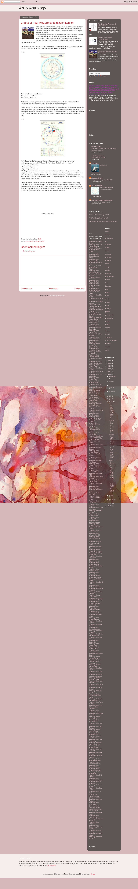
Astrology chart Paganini (94, 823)
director (107, 270)
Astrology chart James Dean (94, 480)
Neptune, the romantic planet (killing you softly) (94, 796)
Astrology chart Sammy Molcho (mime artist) (94, 400)
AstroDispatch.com (97, 156)
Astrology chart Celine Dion (94, 501)
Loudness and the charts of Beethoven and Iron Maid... (95, 809)
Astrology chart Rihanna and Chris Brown (95, 497)
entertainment (109, 276)
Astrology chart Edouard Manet (94, 560)
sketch (107, 334)
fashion (107, 279)
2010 (109, 374)
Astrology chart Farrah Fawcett (94, 414)
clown (107, 251)
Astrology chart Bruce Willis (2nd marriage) (96, 437)
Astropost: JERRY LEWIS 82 (111, 439)
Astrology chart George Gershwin (94, 573)
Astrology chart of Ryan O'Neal (94, 595)
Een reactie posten (29, 251)
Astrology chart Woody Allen (94, 433)
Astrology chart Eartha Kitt (94, 641)
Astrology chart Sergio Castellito (94, 464)
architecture (109, 238)
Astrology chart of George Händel (94, 730)
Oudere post (79, 289)
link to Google (51, 865)
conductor (108, 260)
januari (111, 500)
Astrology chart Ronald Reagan (94, 618)
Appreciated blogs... (95, 248)
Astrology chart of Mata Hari (94, 493)
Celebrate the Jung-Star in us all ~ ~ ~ (102, 202)
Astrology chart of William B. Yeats (94, 678)
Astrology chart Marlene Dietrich (94, 570)
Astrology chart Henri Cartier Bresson (95, 318)
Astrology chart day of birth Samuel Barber (95, 543)
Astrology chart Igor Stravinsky (95, 328)
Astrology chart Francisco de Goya (95, 612)
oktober (111, 381)
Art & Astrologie (96, 185)
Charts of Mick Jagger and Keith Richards (94, 424)
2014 (109, 363)
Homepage (53, 289)
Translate (104, 76)
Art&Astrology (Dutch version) (98, 218)
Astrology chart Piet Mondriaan (95, 461)
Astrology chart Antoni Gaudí (94, 321)
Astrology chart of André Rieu (94, 772)
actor (106, 231)
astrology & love (96, 178)
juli (110, 396)
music (31, 241)
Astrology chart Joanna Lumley (94, 355)
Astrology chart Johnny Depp (94, 816)
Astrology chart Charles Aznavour (94, 338)
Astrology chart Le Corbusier (95, 782)
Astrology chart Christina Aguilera (94, 289)
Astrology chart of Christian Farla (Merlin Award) (94, 395)
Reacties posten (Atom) (57, 295)
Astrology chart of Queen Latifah (111, 426)
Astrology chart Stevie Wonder (94, 451)
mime (107, 292)
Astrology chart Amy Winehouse (95, 553)
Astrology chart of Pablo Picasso (94, 733)
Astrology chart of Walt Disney (94, 737)
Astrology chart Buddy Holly (94, 518)
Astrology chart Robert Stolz (94, 651)
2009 (109, 503)
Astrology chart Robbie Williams (94, 524)
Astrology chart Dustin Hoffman (94, 471)
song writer (108, 337)
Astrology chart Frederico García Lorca (94, 538)
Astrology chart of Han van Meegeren (111, 451)
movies (107, 302)
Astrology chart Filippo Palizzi (94, 331)
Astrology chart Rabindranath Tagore (95, 779)
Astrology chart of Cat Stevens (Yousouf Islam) (94, 345)
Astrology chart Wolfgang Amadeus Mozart (95, 695)
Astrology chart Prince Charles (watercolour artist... (95, 608)
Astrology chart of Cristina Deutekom (95, 576)
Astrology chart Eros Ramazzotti (95, 800)
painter (107, 311)
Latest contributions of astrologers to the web (103, 221)
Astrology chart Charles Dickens (94, 563)
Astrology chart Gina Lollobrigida (95, 375)
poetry (107, 321)
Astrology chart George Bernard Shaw (94, 256)
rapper (107, 324)
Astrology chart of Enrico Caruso (94, 531)
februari (111, 495)
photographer (109, 315)
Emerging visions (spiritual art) (101, 200)
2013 (109, 366)
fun (106, 283)
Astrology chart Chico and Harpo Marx (96, 634)
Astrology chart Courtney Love (94, 325)
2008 (109, 506)
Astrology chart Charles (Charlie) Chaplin (94, 285)
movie (107, 299)
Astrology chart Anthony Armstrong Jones (95, 314)
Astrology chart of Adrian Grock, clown (95, 550)
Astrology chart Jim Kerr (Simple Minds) (95, 362)
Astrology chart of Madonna (94, 278)
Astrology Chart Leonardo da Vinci (94, 763)
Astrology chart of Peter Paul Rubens (95, 759)
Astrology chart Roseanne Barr (94, 260)
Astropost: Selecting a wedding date (101, 180)
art (106, 241)
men (27, 241)
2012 (109, 369)
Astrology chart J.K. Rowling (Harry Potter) (95, 267)
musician (36, 241)
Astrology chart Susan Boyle (94, 341)
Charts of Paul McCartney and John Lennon (111, 410)
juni (110, 399)
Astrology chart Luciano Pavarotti (94, 521)
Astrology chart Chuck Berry (94, 378)
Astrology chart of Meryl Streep (94, 665)
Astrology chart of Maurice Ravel (94, 458)
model (107, 295)
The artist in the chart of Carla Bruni (111, 487)
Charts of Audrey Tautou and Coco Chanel (94, 441)
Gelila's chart (103, 165)
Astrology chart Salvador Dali (94, 720)
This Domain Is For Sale (98, 157)
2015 (109, 360)
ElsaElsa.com (96, 146)
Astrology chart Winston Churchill (94, 534)
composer (108, 257)
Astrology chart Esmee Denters (94, 381)
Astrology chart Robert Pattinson (94, 766)
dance (107, 263)
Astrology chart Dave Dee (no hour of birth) (95, 599)
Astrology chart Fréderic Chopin (94, 711)
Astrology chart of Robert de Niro (94, 746)
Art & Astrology (32, 8)
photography (109, 318)
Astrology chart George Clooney (94, 271)
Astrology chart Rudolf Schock (94, 647)
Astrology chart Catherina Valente (94, 586)
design (107, 267)
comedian (108, 254)
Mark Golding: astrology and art (99, 215)
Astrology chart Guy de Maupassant (95, 245)
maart (111, 401)
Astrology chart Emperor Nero (94, 505)
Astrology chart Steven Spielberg (94, 628)
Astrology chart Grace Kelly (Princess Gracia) (94, 804)
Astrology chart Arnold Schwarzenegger (105, 38)
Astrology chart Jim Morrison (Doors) (95, 743)
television (108, 343)
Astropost (94, 163)
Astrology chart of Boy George (94, 717)
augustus (112, 391)
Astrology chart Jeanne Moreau (94, 487)
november (112, 376)
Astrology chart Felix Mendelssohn (95, 699)
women (107, 347)
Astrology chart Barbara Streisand (94, 769)
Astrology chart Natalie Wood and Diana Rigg (94, 603)
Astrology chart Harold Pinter (94, 644)
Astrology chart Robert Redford (94, 281)
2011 (109, 371)
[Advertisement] (52, 270)
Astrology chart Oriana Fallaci (94, 365)
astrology (108, 244)
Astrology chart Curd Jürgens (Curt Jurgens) (95, 707)
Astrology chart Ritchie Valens (94, 514)
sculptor (107, 327)
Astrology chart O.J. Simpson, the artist (95, 417)
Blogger (92, 874)
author (107, 247)
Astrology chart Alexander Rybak (94, 349)
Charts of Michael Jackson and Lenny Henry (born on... (95, 306)
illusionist (108, 286)
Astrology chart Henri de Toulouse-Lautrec (95, 675)
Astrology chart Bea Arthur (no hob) (95, 404)
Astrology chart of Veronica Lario (94, 391)
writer (107, 350)
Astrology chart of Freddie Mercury (94, 657)
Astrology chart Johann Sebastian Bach (94, 429)
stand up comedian (111, 340)
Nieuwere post (26, 289)
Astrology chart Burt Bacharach (95, 557)
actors (107, 235)
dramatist (108, 273)
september (112, 387)
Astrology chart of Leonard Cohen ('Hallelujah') (94, 661)
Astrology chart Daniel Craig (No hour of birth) (95, 827)
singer (42, 241)
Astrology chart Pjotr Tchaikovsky (95, 385)
